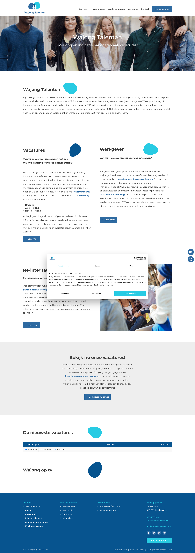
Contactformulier (159, 540)
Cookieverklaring (138, 550)
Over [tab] (131, 266)
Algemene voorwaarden (36, 522)
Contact (145, 9)
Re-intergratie (69, 506)
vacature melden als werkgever (135, 179)
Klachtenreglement (34, 526)
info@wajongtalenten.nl (158, 520)
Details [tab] (97, 266)
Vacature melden (108, 510)
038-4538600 (153, 517)
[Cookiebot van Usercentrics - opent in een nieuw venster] (136, 258)
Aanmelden (68, 518)
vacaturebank (82, 191)
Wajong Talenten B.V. (39, 549)
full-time (47, 449)
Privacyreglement (33, 518)
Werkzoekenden (116, 9)
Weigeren (65, 293)
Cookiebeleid (31, 514)
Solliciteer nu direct (99, 397)
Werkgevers (99, 9)
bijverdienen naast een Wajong (81, 376)
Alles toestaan (130, 293)
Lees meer (33, 239)
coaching (84, 195)
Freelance (32, 449)
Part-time (61, 449)
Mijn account (162, 9)
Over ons (82, 9)
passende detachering (112, 194)
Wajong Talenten (33, 506)
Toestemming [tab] (63, 266)
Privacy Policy (120, 550)
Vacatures (133, 9)
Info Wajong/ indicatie (110, 506)
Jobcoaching (68, 510)
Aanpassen (96, 293)
